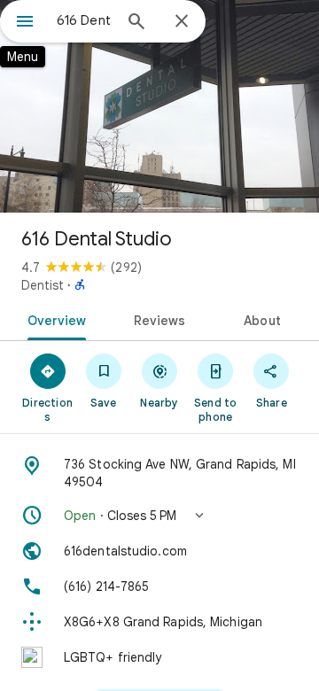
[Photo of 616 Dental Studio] (159, 106)
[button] (159, 515)
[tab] (53, 319)
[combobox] (84, 20)
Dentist (42, 285)
